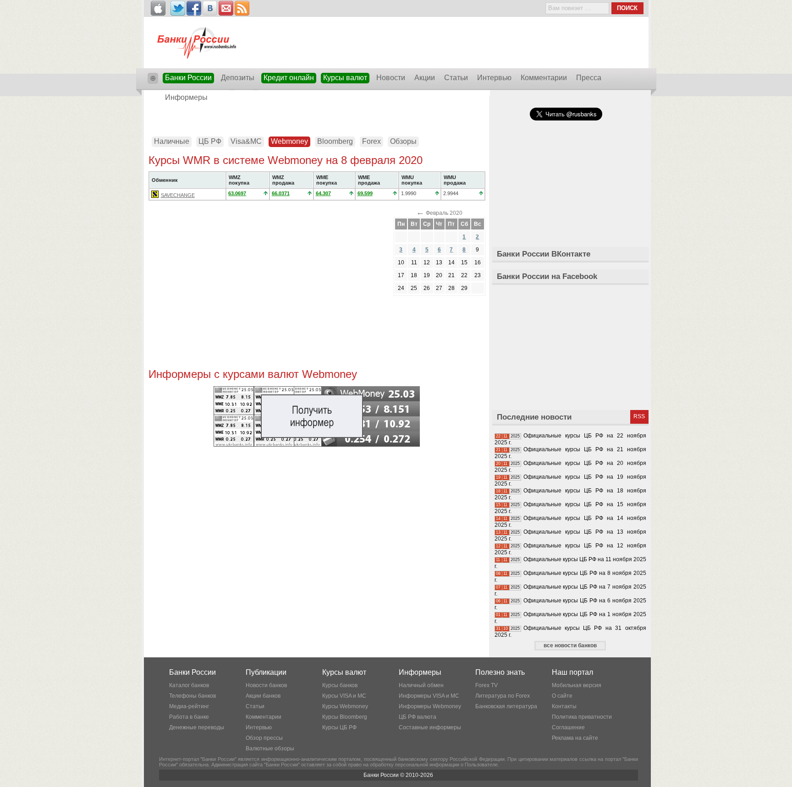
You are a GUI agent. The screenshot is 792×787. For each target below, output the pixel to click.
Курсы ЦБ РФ (339, 727)
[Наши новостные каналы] (242, 8)
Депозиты (237, 78)
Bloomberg (335, 141)
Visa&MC (246, 141)
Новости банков (266, 685)
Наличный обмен (421, 685)
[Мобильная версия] (158, 8)
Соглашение (568, 727)
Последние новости (534, 417)
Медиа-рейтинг (189, 706)
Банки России (188, 78)
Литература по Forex (502, 696)
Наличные (171, 141)
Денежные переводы (196, 727)
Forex (371, 141)
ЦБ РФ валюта (417, 717)
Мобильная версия (576, 685)
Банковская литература (506, 706)
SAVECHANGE (178, 195)
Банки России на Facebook (547, 276)
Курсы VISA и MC (344, 696)
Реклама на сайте (575, 738)
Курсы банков (340, 685)
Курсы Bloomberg (344, 717)
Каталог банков (189, 685)
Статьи (456, 78)
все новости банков (570, 645)
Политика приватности (582, 717)
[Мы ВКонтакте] (210, 8)
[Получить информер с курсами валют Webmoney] (317, 445)
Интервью (494, 78)
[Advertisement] (317, 115)
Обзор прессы (264, 738)
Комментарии (544, 78)
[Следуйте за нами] (177, 8)
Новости (390, 78)
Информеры (186, 97)
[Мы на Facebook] (194, 8)
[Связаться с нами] (226, 8)
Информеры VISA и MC (429, 696)
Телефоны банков (192, 696)
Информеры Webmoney (430, 706)
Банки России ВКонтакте (543, 254)
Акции (424, 78)
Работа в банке (189, 717)
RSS (639, 416)
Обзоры (403, 141)
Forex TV (486, 685)
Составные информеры (430, 727)
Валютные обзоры (270, 748)
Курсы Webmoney (345, 706)
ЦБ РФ (209, 141)
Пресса (588, 78)
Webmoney (289, 141)
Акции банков (263, 696)
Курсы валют (345, 78)
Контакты (564, 706)
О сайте (562, 696)
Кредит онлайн (289, 78)
